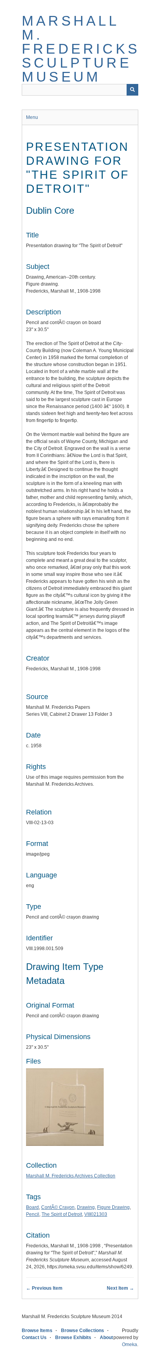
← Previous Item (44, 1288)
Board (32, 1207)
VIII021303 (95, 1214)
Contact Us (34, 1337)
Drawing (86, 1207)
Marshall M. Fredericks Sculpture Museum (81, 49)
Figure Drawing (113, 1207)
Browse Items (37, 1330)
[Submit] (132, 90)
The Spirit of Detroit (62, 1214)
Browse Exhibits (73, 1337)
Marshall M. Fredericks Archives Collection (70, 1176)
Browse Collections (82, 1330)
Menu (32, 117)
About (106, 1337)
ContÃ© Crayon (58, 1207)
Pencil (32, 1214)
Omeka (129, 1344)
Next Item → (120, 1288)
